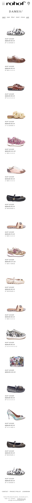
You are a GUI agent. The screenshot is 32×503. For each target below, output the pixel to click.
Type (8, 17)
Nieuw (23, 17)
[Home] (16, 3)
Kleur (13, 17)
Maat (17, 17)
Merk (4, 17)
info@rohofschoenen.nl (16, 500)
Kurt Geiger (9, 39)
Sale (27, 17)
